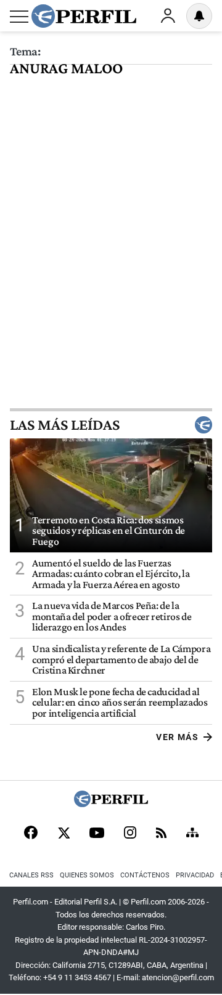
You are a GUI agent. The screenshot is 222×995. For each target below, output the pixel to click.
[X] (63, 833)
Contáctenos (145, 875)
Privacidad (195, 875)
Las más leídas (65, 424)
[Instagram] (130, 833)
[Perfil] (111, 804)
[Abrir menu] (19, 16)
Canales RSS (31, 875)
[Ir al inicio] (83, 16)
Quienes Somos (87, 875)
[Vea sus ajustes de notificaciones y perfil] (199, 16)
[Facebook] (31, 834)
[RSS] (161, 834)
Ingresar (167, 16)
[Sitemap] (192, 834)
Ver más (177, 737)
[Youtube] (96, 834)
